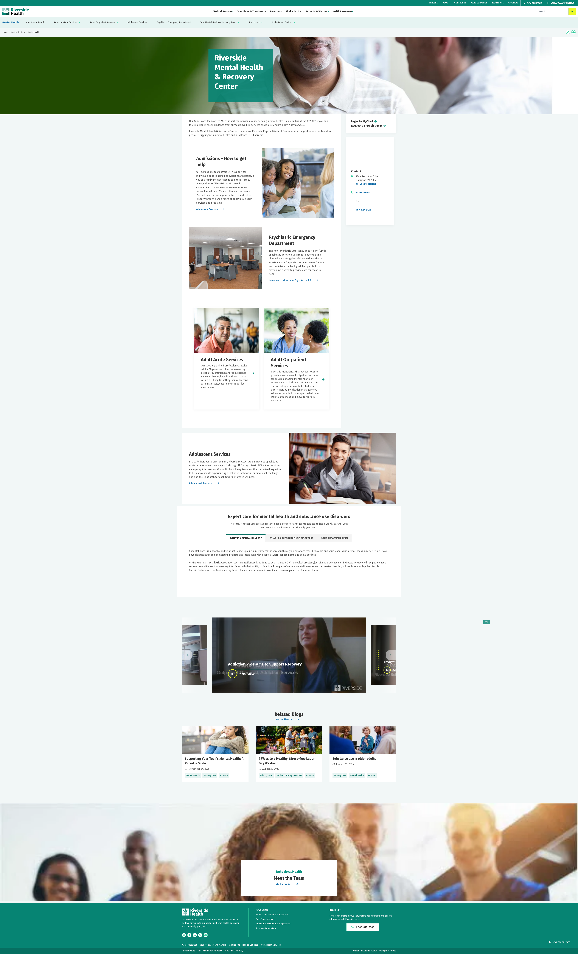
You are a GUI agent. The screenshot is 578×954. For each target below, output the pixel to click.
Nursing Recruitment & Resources (272, 914)
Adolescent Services (137, 22)
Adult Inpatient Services (65, 22)
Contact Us (460, 3)
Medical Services (222, 11)
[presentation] (187, 655)
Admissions (254, 22)
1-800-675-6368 (364, 927)
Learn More (215, 754)
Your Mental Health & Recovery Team (218, 22)
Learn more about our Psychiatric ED (290, 280)
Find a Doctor (293, 11)
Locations (276, 11)
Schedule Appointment (563, 3)
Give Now (513, 3)
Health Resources (342, 11)
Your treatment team (334, 538)
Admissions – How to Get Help (243, 945)
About (446, 3)
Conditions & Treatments (251, 11)
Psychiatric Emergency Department (174, 22)
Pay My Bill (497, 3)
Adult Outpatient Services (102, 22)
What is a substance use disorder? (291, 538)
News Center (262, 910)
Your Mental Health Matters (213, 945)
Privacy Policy (188, 950)
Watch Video (247, 673)
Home (5, 32)
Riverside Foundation (266, 928)
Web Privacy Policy (234, 950)
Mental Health (10, 22)
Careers (433, 3)
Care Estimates (479, 3)
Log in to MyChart (362, 121)
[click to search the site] (572, 11)
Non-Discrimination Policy (210, 950)
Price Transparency (265, 919)
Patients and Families (282, 22)
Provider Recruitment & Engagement (273, 923)
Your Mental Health (35, 22)
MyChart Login (534, 3)
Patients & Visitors (316, 11)
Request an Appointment (366, 125)
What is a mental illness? (246, 538)
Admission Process (207, 209)
